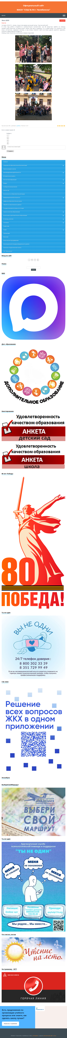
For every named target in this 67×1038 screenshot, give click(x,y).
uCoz (55, 1035)
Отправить (10, 151)
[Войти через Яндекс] (8, 140)
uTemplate (35, 1035)
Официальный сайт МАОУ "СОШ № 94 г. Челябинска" (33, 6)
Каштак (4, 23)
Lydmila (18, 125)
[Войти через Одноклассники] (8, 143)
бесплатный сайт (48, 1035)
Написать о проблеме (10, 1023)
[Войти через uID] (8, 135)
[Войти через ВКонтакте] (8, 138)
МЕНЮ (3, 15)
